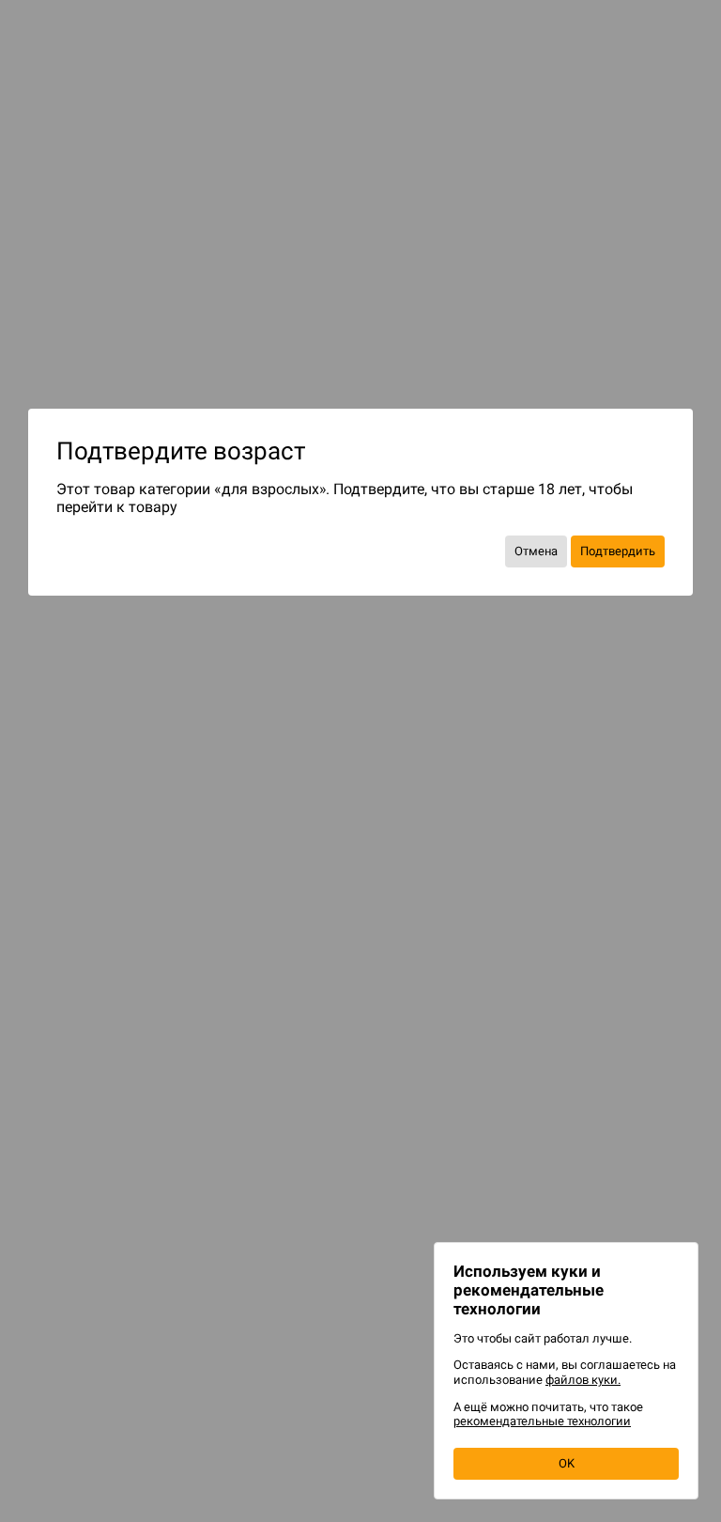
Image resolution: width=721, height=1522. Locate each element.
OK (567, 1463)
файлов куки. (583, 1380)
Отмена (536, 551)
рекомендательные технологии (542, 1421)
